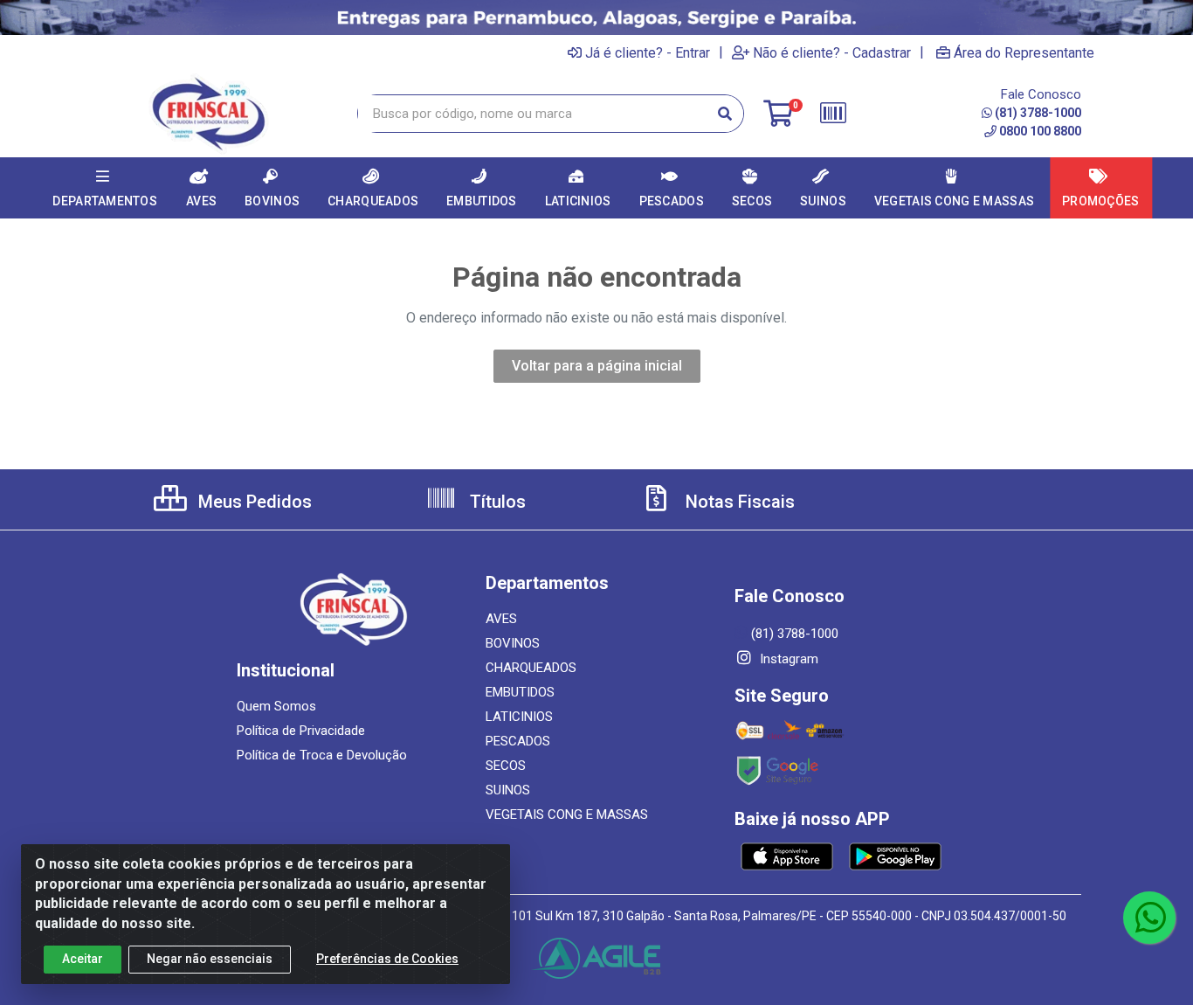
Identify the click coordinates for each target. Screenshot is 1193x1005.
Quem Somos (276, 706)
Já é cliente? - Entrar (647, 52)
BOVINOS (513, 643)
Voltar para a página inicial (597, 365)
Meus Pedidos (253, 501)
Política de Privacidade (301, 730)
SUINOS (508, 790)
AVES (501, 619)
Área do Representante (1024, 52)
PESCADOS (518, 741)
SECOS (506, 765)
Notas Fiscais (738, 501)
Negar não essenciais (209, 959)
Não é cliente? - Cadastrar (832, 52)
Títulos (495, 501)
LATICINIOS (519, 716)
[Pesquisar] (725, 113)
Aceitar (82, 959)
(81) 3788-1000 (1038, 113)
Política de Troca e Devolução (322, 755)
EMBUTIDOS (520, 692)
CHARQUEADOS (531, 668)
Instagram (787, 659)
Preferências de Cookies (387, 959)
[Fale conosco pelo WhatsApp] (1149, 917)
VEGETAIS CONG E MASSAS (567, 814)
